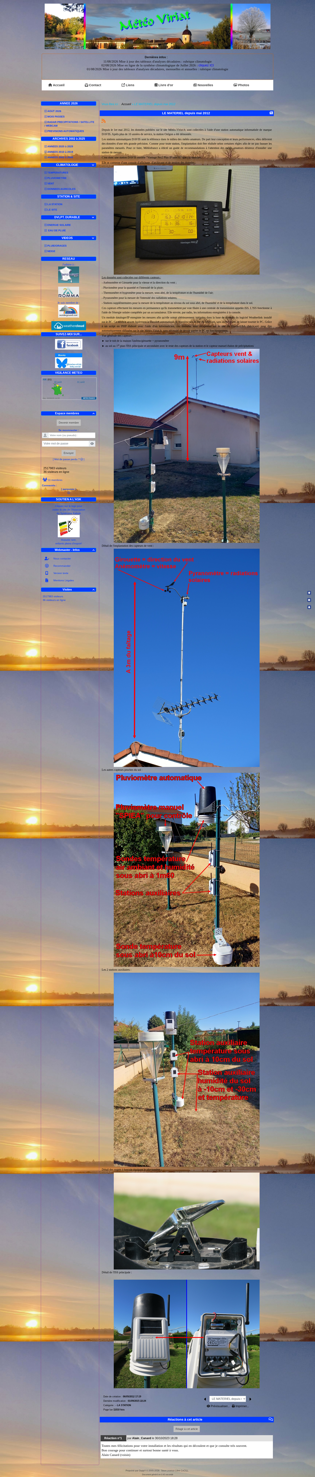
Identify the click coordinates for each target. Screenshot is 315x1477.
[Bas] (309, 607)
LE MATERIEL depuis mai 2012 (186, 113)
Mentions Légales (63, 580)
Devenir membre (69, 422)
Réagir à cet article (187, 1428)
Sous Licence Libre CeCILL (175, 1470)
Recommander (62, 565)
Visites (79, 589)
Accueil (126, 104)
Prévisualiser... (220, 1406)
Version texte (60, 573)
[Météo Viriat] (158, 26)
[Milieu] (309, 600)
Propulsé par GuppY (136, 1470)
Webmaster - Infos (75, 549)
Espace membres (75, 413)
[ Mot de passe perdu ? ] (68, 459)
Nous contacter (62, 558)
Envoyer (69, 453)
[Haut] (309, 593)
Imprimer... (242, 1406)
